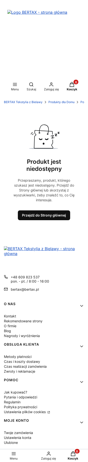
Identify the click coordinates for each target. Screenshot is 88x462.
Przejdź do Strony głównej (44, 215)
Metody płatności (18, 356)
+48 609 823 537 (25, 277)
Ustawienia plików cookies (25, 412)
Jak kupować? (15, 392)
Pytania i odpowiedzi (20, 397)
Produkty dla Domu (61, 102)
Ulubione (11, 442)
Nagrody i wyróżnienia (22, 336)
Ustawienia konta (17, 437)
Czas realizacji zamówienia (25, 366)
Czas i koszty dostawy (22, 361)
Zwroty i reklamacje (19, 371)
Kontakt (10, 316)
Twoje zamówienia (18, 433)
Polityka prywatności (20, 407)
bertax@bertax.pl (25, 289)
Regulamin (12, 402)
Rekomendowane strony (23, 321)
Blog (7, 331)
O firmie (10, 326)
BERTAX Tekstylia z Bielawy (23, 102)
